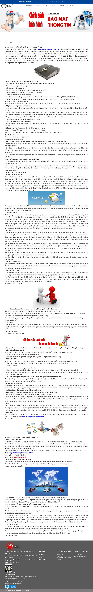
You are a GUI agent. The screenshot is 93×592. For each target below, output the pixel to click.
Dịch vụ (41, 557)
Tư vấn (54, 5)
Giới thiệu (38, 5)
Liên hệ (62, 5)
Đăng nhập (70, 5)
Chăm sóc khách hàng (64, 557)
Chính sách (60, 555)
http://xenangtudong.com (15, 583)
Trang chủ (29, 5)
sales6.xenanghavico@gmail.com (16, 581)
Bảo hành (42, 559)
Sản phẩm (46, 5)
